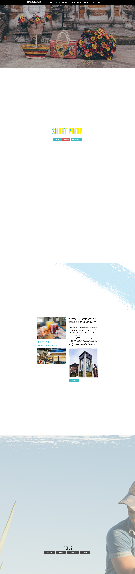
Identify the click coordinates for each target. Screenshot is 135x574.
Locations (56, 2)
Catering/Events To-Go (76, 139)
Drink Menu (49, 552)
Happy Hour (85, 552)
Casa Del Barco (34, 2)
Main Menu (61, 552)
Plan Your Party (66, 2)
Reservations (73, 380)
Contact (106, 2)
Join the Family (97, 2)
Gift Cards (87, 2)
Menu (49, 2)
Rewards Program (76, 2)
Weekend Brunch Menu (73, 552)
